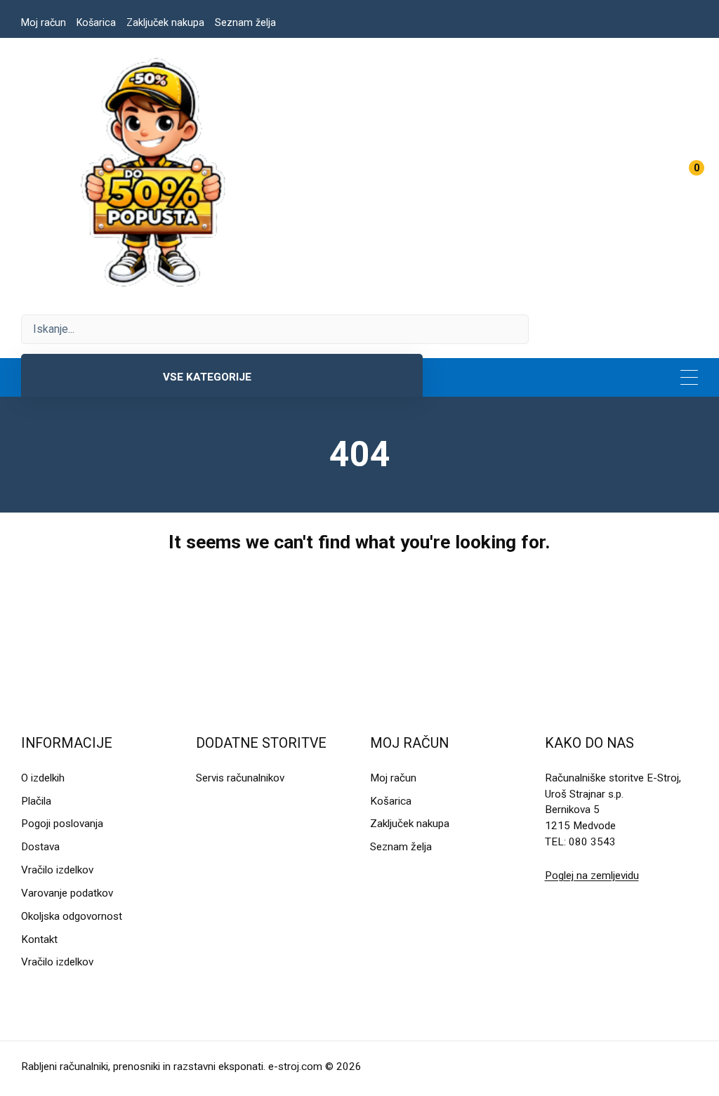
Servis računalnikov (240, 778)
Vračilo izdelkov (57, 870)
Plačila (36, 801)
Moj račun (43, 22)
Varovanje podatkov (67, 893)
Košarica (96, 22)
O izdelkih (43, 778)
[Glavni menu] (689, 377)
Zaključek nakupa (165, 22)
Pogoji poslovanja (62, 823)
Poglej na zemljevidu (592, 875)
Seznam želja (245, 22)
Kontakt (39, 939)
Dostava (40, 846)
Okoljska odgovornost (71, 916)
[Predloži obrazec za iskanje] (275, 329)
